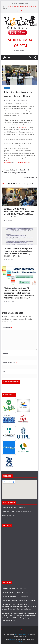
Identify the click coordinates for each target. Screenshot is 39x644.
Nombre (5, 353)
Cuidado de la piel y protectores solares (15, 596)
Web (3, 372)
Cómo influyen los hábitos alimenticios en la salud (18, 600)
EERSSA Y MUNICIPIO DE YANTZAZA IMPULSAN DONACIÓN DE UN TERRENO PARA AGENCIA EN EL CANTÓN (19, 213)
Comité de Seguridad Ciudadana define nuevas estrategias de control (18, 171)
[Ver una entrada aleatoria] (34, 57)
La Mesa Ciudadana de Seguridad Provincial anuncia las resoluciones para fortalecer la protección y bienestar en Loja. (19, 252)
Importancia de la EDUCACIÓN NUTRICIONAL (16, 592)
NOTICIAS (7, 88)
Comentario (7, 328)
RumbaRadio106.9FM (21, 100)
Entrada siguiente (28, 177)
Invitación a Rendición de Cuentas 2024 (14, 588)
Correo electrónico (9, 363)
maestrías (13, 146)
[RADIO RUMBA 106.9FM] (4, 57)
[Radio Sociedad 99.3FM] (9, 419)
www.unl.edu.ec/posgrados (22, 162)
